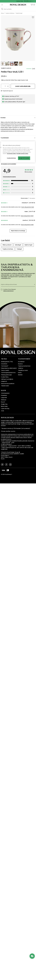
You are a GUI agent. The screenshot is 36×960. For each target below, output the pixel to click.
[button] (32, 5)
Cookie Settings (11, 158)
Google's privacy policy (22, 153)
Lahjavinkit (4, 397)
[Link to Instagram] (10, 464)
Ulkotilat (20, 374)
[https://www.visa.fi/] (3, 470)
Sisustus (20, 363)
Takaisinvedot (5, 385)
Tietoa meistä (5, 370)
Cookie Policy (5, 377)
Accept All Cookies (24, 158)
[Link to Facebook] (6, 464)
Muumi (3, 402)
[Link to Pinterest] (2, 464)
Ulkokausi (3, 399)
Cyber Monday (5, 408)
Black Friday (4, 406)
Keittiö (20, 372)
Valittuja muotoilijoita (7, 379)
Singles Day (4, 404)
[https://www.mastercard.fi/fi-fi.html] (7, 470)
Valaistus (20, 368)
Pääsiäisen (4, 395)
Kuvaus (3, 118)
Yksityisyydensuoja (6, 374)
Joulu (2, 410)
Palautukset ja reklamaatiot (9, 368)
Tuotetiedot (5, 138)
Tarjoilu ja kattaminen (24, 366)
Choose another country (8, 431)
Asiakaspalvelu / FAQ (7, 361)
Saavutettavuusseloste (7, 383)
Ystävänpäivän (5, 393)
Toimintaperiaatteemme (8, 372)
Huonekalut (21, 361)
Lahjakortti (4, 381)
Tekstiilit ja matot (23, 370)
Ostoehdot (4, 363)
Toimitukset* (4, 366)
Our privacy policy (11, 153)
